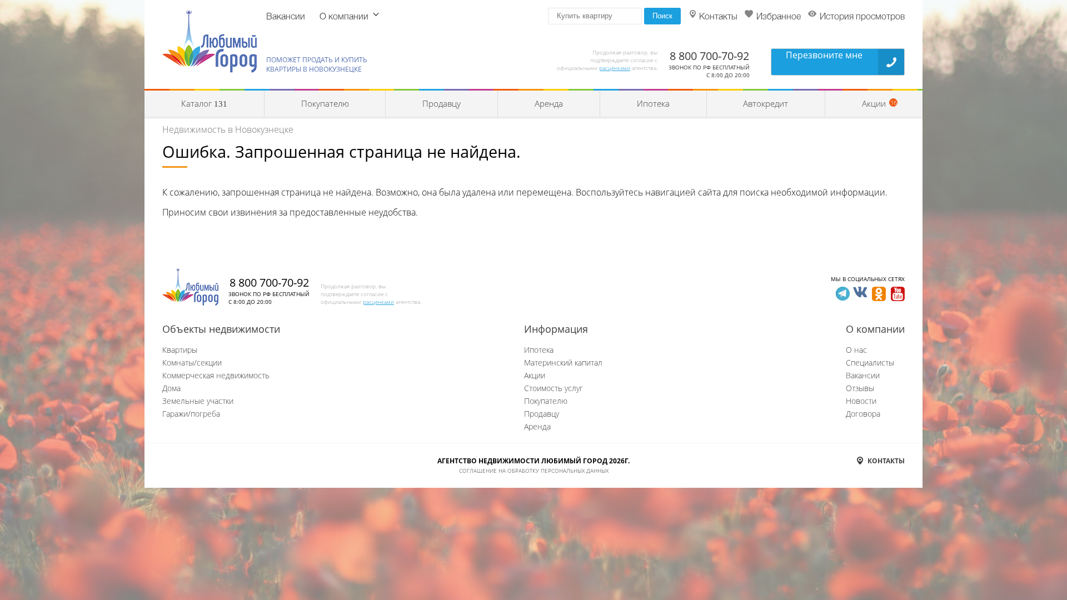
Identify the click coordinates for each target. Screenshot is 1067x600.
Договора (863, 413)
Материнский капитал (563, 362)
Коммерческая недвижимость (216, 375)
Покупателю (325, 103)
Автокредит (765, 103)
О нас (856, 349)
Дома (171, 388)
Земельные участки (197, 401)
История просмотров (862, 17)
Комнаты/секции (192, 362)
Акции (534, 375)
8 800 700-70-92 (709, 55)
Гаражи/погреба (191, 413)
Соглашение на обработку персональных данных (534, 470)
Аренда (549, 103)
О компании (344, 17)
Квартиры (179, 349)
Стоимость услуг (553, 388)
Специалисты (870, 362)
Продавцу (441, 103)
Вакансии (285, 17)
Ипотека (653, 103)
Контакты (718, 17)
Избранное (778, 17)
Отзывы (860, 388)
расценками (614, 68)
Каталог (204, 103)
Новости (861, 401)
